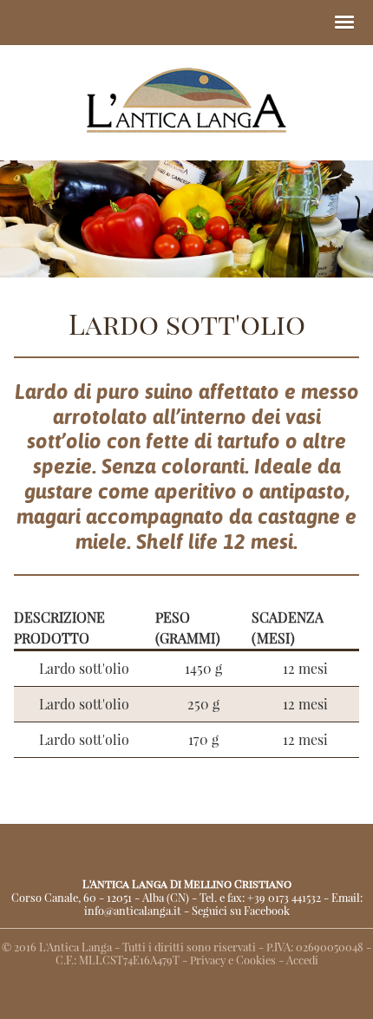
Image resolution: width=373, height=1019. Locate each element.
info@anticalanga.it (132, 910)
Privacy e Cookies (233, 959)
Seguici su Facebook (241, 910)
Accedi (302, 959)
